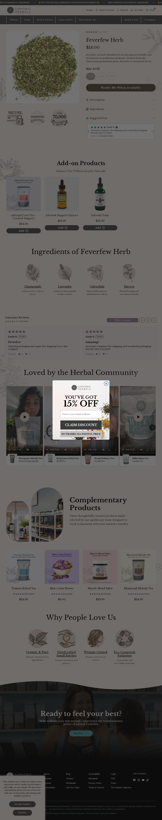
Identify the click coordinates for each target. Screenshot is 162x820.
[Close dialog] (106, 383)
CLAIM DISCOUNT (81, 425)
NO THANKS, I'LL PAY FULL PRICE (81, 434)
